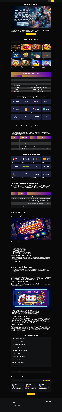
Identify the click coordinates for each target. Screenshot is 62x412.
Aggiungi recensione (46, 380)
